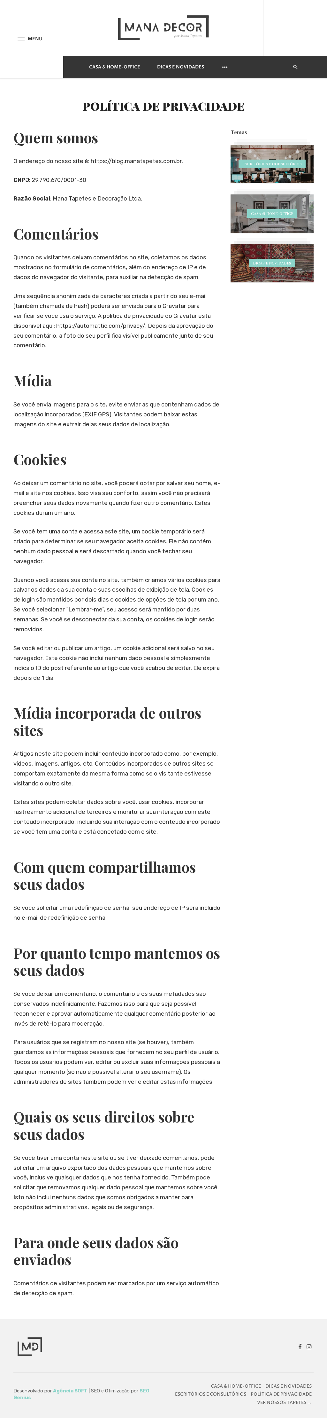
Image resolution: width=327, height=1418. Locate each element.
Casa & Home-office (114, 67)
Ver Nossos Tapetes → (284, 1402)
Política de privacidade (281, 1394)
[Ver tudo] (272, 164)
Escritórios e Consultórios (210, 1394)
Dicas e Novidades (180, 67)
